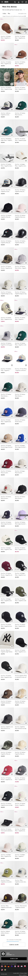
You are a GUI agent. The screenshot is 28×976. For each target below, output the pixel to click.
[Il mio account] (19, 2)
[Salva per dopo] (12, 33)
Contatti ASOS (16, 973)
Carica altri (14, 944)
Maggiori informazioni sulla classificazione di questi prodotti (13, 16)
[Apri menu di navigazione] (2, 2)
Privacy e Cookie (23, 973)
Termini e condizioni (23, 975)
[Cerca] (15, 2)
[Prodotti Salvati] (22, 2)
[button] (2, 966)
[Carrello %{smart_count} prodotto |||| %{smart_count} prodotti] (26, 2)
